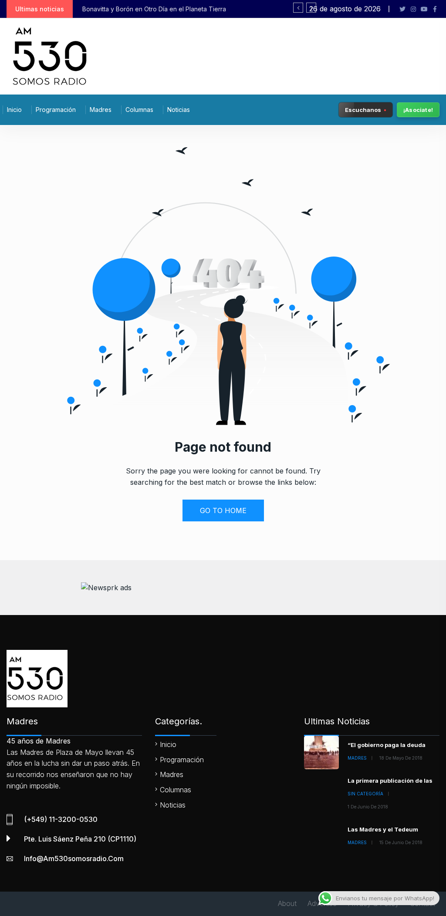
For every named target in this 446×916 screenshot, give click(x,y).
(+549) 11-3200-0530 (61, 819)
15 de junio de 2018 (400, 842)
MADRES (357, 758)
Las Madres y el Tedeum (383, 829)
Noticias (178, 109)
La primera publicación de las (390, 780)
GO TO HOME (223, 510)
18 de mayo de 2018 (400, 758)
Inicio (14, 109)
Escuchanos (363, 109)
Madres (101, 109)
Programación (56, 109)
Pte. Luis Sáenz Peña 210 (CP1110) (80, 839)
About (287, 903)
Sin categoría (365, 793)
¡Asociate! (418, 109)
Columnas (139, 109)
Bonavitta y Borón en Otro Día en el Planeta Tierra (154, 9)
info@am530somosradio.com (74, 858)
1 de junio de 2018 (368, 806)
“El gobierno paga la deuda (387, 744)
